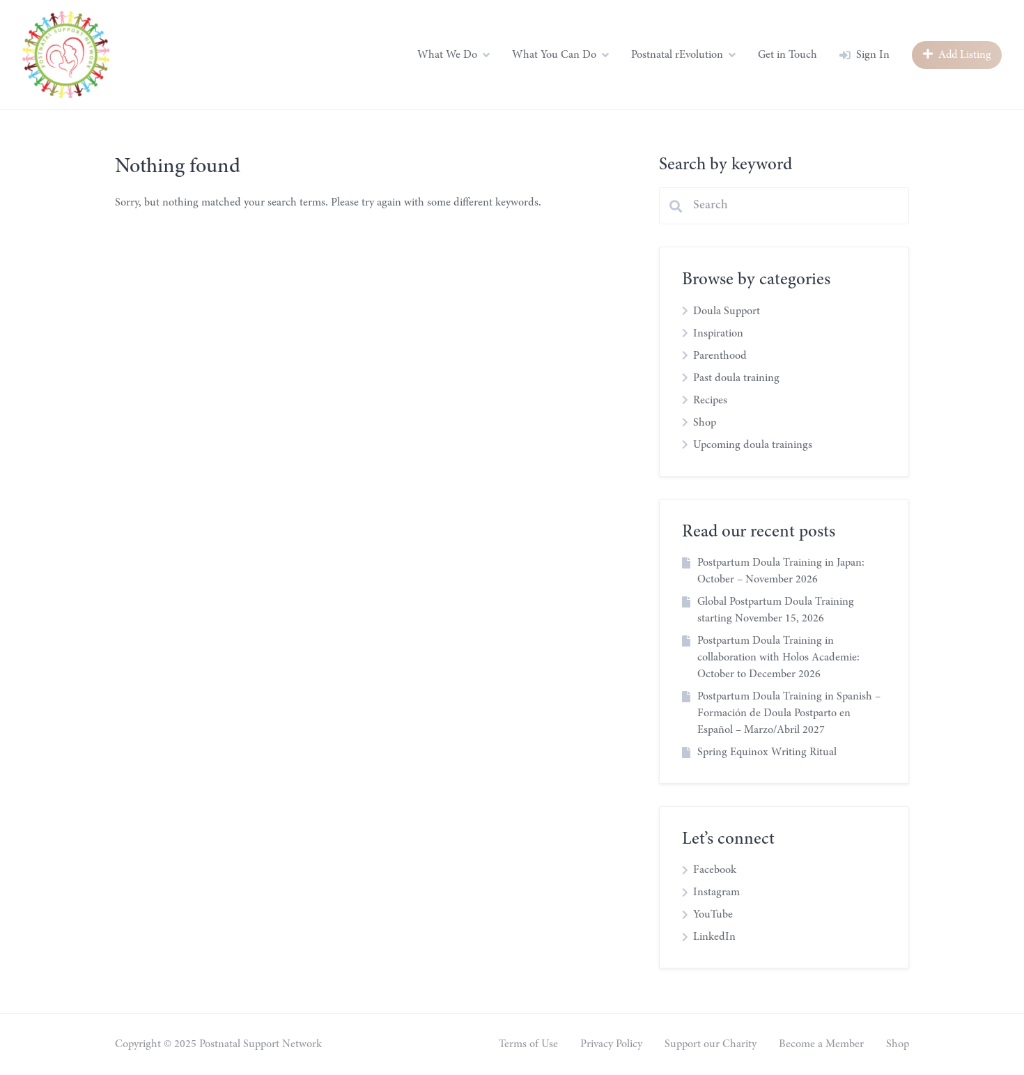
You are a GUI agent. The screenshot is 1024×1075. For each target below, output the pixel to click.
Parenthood (720, 356)
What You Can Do (554, 55)
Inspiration (718, 333)
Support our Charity (711, 1044)
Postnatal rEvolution (677, 55)
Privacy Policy (611, 1044)
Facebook (714, 870)
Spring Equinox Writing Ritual (767, 752)
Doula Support (726, 311)
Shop (704, 422)
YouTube (713, 914)
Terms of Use (528, 1044)
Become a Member (821, 1044)
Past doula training (736, 378)
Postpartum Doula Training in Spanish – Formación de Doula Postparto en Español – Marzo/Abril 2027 (789, 713)
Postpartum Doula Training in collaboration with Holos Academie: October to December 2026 (778, 657)
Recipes (710, 400)
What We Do (447, 55)
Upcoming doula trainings (752, 445)
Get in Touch (787, 55)
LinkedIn (714, 937)
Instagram (716, 892)
